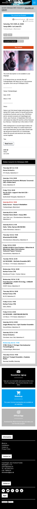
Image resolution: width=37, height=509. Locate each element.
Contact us (5, 447)
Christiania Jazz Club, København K (13, 337)
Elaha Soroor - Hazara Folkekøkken (15, 204)
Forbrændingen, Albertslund (11, 207)
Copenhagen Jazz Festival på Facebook (3, 490)
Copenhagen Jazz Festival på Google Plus (12, 490)
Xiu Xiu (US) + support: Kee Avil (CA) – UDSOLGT (15, 193)
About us (4, 443)
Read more (9, 143)
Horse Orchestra (8, 170)
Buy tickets (18, 47)
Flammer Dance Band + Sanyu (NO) (15, 215)
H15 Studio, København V (10, 173)
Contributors (5, 445)
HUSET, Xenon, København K (11, 286)
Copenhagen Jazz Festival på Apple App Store (4, 502)
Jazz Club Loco (7, 217)
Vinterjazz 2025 (11, 8)
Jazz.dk (4, 8)
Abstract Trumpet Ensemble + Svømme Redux (16, 358)
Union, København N (9, 185)
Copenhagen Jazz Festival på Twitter (8, 490)
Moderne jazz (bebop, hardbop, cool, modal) (16, 38)
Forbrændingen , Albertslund (11, 29)
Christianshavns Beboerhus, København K (15, 240)
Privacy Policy (6, 449)
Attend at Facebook (19, 19)
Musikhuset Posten (9, 274)
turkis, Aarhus (7, 306)
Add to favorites (29, 21)
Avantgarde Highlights (10, 41)
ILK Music (6, 264)
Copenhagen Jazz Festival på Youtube (21, 490)
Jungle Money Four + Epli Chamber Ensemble (18, 324)
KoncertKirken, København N (11, 253)
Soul (5, 34)
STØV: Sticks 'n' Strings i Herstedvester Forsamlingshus (16, 346)
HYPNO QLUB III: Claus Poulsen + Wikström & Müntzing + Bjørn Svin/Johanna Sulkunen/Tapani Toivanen (18, 249)
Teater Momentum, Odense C (11, 229)
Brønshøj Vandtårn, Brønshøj (11, 361)
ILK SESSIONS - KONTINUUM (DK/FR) (15, 314)
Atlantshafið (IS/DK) (10, 237)
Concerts (20, 8)
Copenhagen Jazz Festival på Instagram (17, 490)
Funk (10, 34)
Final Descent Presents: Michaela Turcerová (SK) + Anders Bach (18, 181)
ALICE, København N (9, 296)
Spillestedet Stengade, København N (14, 197)
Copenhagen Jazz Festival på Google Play (10, 502)
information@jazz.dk (8, 472)
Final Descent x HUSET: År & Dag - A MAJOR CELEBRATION (18, 283)
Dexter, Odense (20, 274)
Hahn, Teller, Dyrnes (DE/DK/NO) (14, 227)
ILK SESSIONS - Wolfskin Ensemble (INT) (17, 261)
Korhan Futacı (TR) (9, 271)
